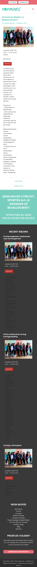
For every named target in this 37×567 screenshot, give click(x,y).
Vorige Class (18, 181)
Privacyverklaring (22, 563)
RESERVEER (7, 63)
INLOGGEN (12, 2)
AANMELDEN (23, 2)
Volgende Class (18, 186)
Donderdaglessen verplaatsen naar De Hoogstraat (16, 237)
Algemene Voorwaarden (9, 563)
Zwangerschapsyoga (18, 518)
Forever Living (19, 524)
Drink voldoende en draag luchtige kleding (14, 335)
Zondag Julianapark (12, 445)
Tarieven (18, 511)
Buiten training (18, 515)
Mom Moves (18, 509)
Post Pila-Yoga (13, 522)
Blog (18, 527)
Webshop (19, 529)
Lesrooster (18, 513)
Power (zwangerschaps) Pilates (18, 520)
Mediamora (30, 561)
